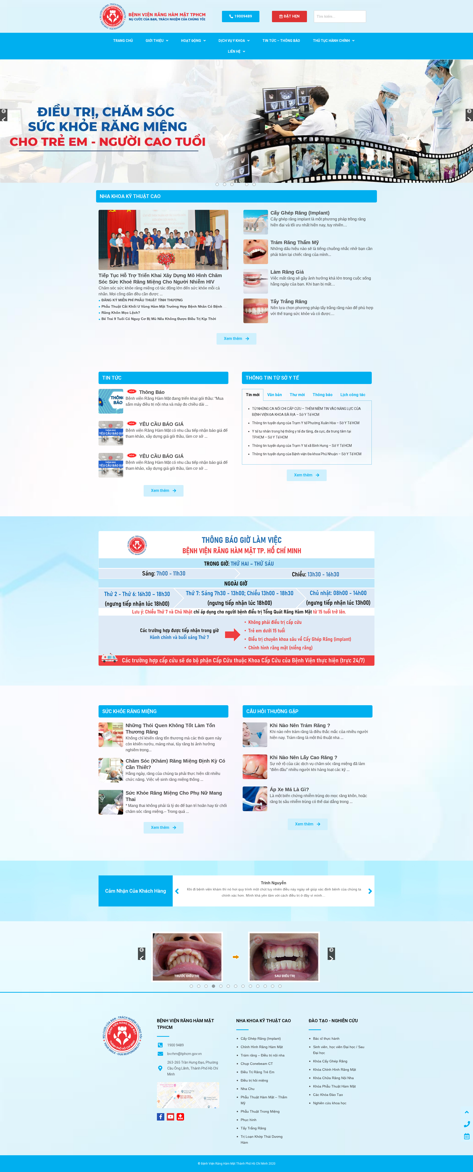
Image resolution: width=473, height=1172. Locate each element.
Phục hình (248, 1120)
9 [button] (250, 986)
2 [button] (224, 184)
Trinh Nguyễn (273, 883)
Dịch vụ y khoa (232, 41)
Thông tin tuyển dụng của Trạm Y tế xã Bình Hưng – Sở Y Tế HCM (302, 446)
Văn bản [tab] (274, 394)
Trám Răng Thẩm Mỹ (294, 242)
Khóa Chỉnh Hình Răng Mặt (334, 1070)
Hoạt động (191, 41)
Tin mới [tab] (252, 394)
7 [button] (235, 986)
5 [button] (246, 184)
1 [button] (217, 184)
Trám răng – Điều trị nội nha (263, 1055)
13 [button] (280, 986)
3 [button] (232, 184)
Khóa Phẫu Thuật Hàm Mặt (334, 1086)
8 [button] (243, 986)
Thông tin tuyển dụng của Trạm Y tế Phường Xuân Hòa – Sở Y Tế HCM (305, 423)
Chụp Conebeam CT (257, 1064)
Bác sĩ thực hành (326, 1038)
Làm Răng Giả (287, 272)
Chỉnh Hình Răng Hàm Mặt (262, 1047)
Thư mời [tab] (297, 394)
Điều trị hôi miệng (254, 1080)
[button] (3, 115)
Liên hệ (234, 51)
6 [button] (254, 184)
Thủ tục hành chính (331, 41)
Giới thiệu (155, 41)
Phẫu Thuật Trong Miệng (260, 1111)
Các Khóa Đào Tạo (328, 1095)
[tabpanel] (307, 433)
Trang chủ (123, 41)
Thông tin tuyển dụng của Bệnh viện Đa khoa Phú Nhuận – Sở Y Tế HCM (306, 454)
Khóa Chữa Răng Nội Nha (333, 1078)
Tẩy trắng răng (288, 301)
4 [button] (213, 986)
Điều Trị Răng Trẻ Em (257, 1072)
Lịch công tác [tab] (352, 394)
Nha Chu (247, 1089)
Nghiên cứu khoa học (329, 1103)
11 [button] (265, 986)
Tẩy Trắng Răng (253, 1128)
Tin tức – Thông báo (281, 41)
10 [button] (257, 986)
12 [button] (272, 986)
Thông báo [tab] (323, 394)
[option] (236, 121)
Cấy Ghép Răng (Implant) (300, 213)
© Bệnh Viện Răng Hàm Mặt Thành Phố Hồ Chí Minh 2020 (236, 1163)
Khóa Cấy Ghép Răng (330, 1061)
